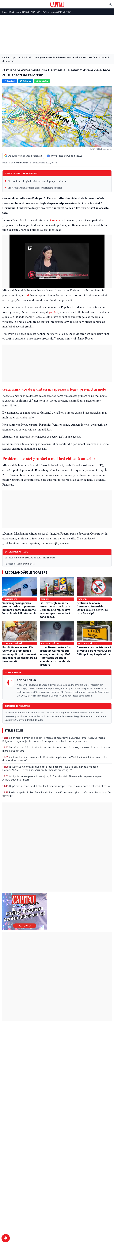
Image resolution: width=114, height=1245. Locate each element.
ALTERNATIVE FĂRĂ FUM (28, 11)
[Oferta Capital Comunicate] (57, 911)
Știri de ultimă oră (26, 563)
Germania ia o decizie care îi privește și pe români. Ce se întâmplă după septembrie (94, 651)
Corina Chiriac (21, 162)
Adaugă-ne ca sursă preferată (25, 155)
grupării (53, 312)
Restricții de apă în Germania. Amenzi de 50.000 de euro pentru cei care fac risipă (93, 608)
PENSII (45, 11)
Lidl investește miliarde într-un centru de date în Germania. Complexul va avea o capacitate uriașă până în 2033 (55, 610)
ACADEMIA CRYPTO (61, 11)
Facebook (11, 81)
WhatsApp (43, 81)
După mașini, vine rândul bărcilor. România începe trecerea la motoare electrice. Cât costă (59, 786)
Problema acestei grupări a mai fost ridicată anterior (35, 187)
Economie (45, 599)
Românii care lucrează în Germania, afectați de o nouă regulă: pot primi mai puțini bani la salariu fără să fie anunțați (19, 654)
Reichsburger (48, 557)
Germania (55, 220)
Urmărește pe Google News (66, 155)
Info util (82, 599)
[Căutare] (110, 4)
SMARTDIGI (8, 11)
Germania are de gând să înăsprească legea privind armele (38, 181)
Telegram (27, 81)
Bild (26, 295)
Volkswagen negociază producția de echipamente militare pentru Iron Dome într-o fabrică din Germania (19, 608)
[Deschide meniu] (4, 4)
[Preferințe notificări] (5, 1238)
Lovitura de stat (33, 557)
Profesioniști (10, 599)
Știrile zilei (14, 730)
